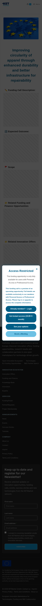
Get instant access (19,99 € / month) (21, 317)
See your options (21, 327)
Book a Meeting (21, 334)
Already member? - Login (21, 309)
